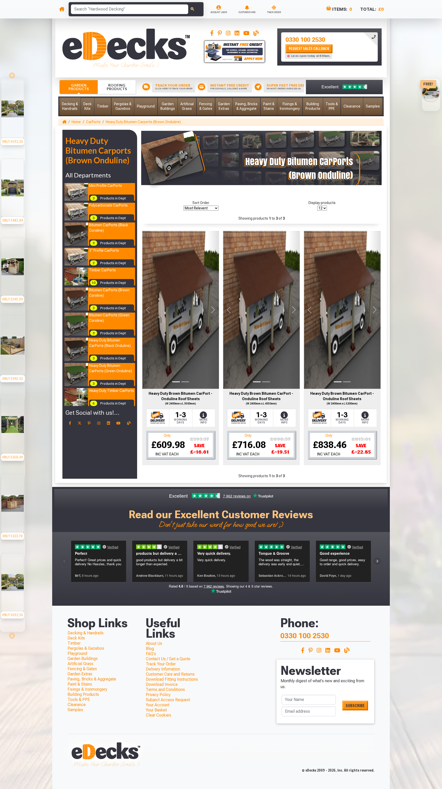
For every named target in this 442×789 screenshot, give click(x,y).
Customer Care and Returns (170, 674)
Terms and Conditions (165, 689)
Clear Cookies (158, 715)
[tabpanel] (329, 47)
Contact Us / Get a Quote (168, 658)
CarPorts (93, 122)
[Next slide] (12, 634)
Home (76, 122)
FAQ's (151, 653)
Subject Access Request (168, 699)
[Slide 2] (185, 382)
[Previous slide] (12, 74)
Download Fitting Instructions (172, 679)
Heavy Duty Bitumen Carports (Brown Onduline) (143, 122)
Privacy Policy (158, 694)
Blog (150, 648)
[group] (12, 118)
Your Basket (156, 710)
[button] (70, 106)
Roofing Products (117, 87)
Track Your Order (161, 664)
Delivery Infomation (163, 669)
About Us (154, 643)
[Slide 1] (176, 382)
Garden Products (79, 87)
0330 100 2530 (305, 39)
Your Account (157, 704)
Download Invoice (162, 684)
